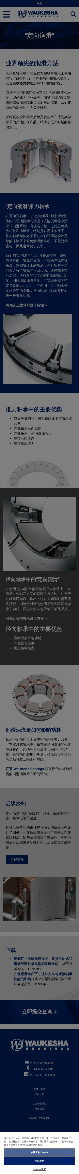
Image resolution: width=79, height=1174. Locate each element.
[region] (39, 1153)
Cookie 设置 (39, 1169)
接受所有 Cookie (39, 1152)
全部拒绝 (39, 1161)
